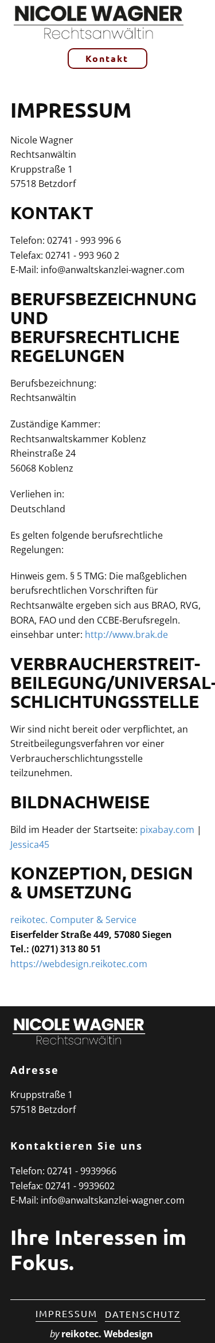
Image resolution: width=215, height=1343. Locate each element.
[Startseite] (97, 21)
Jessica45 (29, 844)
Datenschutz (143, 1313)
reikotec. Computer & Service (73, 919)
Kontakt (106, 58)
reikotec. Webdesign (107, 1334)
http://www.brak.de (126, 634)
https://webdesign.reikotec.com (78, 963)
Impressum (66, 1313)
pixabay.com (167, 829)
